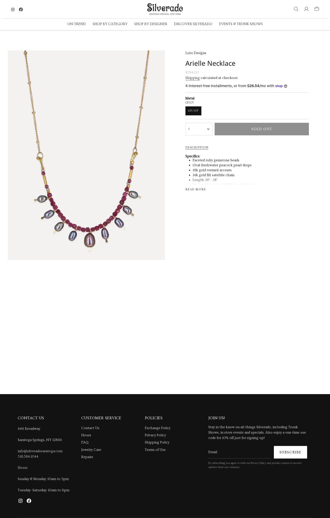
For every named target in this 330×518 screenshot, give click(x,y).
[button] (76, 24)
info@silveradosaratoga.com (40, 451)
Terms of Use (155, 450)
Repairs (87, 457)
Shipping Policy (157, 442)
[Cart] (317, 9)
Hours (23, 468)
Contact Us (90, 428)
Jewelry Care (91, 450)
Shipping (192, 78)
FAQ (84, 442)
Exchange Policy (157, 428)
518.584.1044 (28, 456)
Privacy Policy (155, 435)
